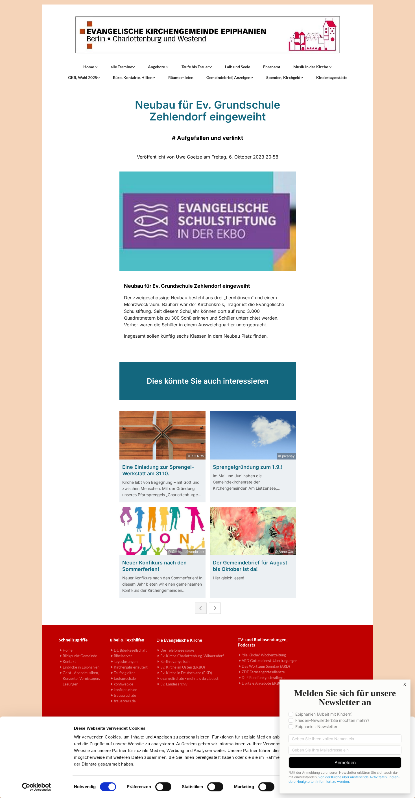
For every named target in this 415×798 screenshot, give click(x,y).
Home (89, 66)
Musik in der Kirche (311, 66)
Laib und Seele (237, 66)
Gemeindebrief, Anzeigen (228, 77)
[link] (90, 66)
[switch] (163, 786)
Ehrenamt (271, 66)
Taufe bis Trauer (195, 66)
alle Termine (121, 66)
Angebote (157, 66)
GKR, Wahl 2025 (82, 77)
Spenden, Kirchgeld (283, 77)
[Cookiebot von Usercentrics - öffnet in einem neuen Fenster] (36, 787)
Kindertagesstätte (331, 77)
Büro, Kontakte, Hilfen (132, 77)
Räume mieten (180, 77)
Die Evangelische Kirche (179, 640)
